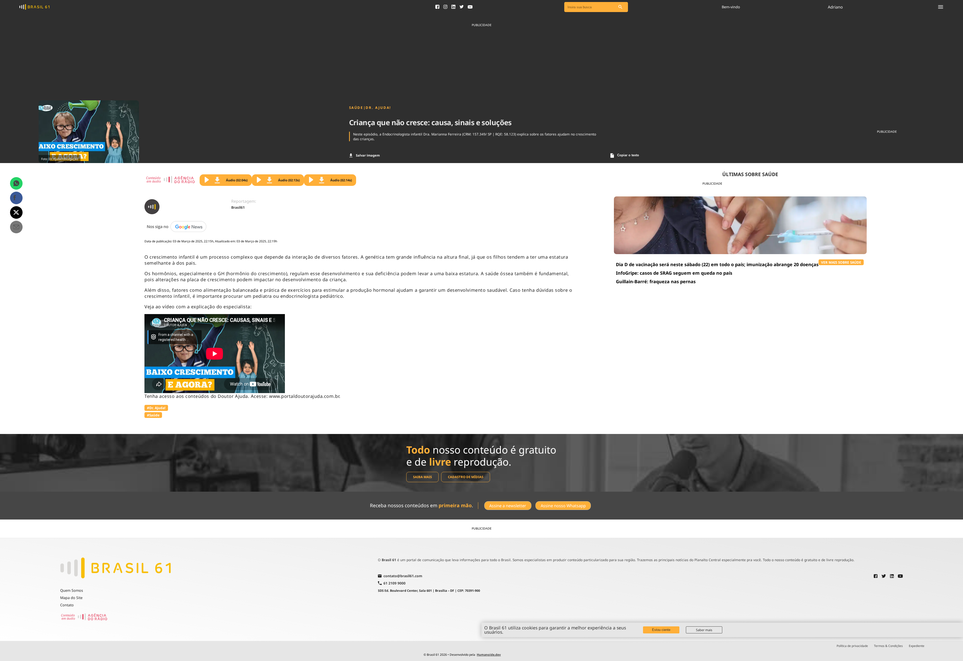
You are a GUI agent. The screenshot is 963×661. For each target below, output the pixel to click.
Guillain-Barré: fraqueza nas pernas (656, 281)
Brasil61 (238, 207)
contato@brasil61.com (402, 576)
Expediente (916, 645)
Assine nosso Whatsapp (563, 505)
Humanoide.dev (489, 654)
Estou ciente (661, 630)
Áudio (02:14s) (341, 180)
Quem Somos (71, 590)
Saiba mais (422, 477)
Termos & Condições (888, 645)
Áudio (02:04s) (237, 180)
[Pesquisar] (620, 7)
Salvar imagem (368, 155)
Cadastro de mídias (465, 477)
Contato (67, 605)
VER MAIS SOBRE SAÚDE (841, 262)
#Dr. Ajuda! (156, 407)
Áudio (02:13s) (289, 180)
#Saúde (153, 415)
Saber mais (704, 630)
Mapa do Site (71, 597)
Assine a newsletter (507, 505)
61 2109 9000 (394, 583)
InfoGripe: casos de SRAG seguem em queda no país (674, 273)
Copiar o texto (628, 155)
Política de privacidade (852, 645)
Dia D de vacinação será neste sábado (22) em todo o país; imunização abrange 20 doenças (717, 264)
